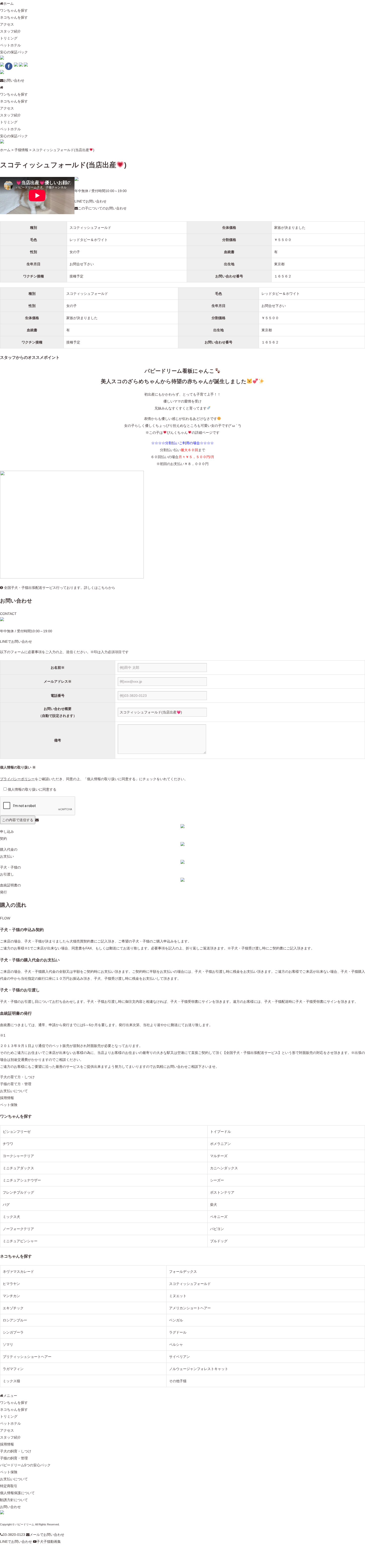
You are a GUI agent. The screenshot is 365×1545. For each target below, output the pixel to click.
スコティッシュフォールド (90, 228)
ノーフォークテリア (18, 1229)
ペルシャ (176, 1344)
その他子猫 (177, 1381)
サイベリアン (179, 1357)
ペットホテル (10, 45)
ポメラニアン (220, 1144)
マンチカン (11, 1296)
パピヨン (217, 1229)
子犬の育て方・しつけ (17, 1077)
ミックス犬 (11, 1217)
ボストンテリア (222, 1192)
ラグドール (177, 1332)
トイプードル (220, 1132)
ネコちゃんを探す (14, 17)
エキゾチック (13, 1308)
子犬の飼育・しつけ (15, 1451)
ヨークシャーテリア (18, 1156)
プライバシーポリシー (17, 779)
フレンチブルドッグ (18, 1192)
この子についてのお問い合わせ (102, 208)
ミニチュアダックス (18, 1168)
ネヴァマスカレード (18, 1272)
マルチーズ (218, 1156)
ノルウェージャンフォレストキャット (198, 1369)
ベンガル (176, 1320)
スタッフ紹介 (10, 31)
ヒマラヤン (11, 1284)
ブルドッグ (218, 1241)
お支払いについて (14, 1091)
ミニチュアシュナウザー (22, 1180)
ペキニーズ (218, 1217)
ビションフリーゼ (17, 1132)
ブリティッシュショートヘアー (27, 1357)
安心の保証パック (14, 52)
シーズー (217, 1180)
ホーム (8, 3)
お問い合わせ (13, 80)
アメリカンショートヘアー (190, 1308)
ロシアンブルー (15, 1320)
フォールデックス (183, 1272)
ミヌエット (177, 1296)
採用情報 (7, 1098)
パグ (6, 1205)
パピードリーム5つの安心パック (25, 1465)
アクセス (7, 24)
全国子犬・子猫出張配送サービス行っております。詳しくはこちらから (59, 588)
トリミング (8, 38)
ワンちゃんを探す (14, 10)
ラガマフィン (13, 1369)
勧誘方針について (14, 1500)
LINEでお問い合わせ (90, 201)
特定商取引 (8, 1486)
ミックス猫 (11, 1381)
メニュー (10, 1396)
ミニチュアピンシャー (20, 1241)
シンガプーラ (13, 1332)
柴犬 (213, 1205)
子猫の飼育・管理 (14, 1458)
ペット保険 (8, 1105)
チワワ (8, 1144)
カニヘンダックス (224, 1168)
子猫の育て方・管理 (15, 1084)
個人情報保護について (17, 1493)
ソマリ (8, 1344)
